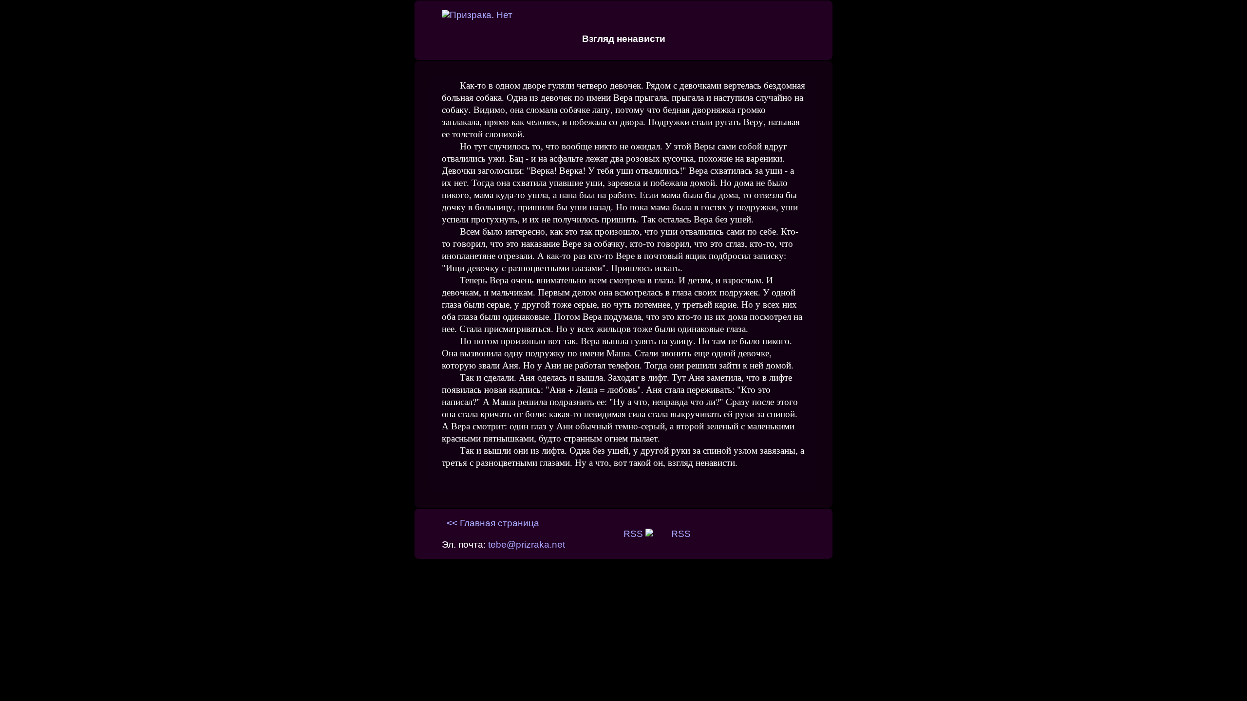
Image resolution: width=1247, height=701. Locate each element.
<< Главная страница (493, 523)
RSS (634, 534)
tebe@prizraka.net (526, 544)
